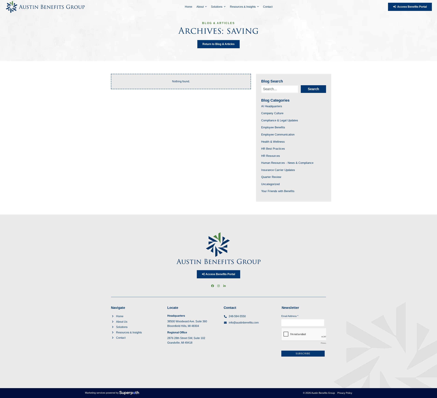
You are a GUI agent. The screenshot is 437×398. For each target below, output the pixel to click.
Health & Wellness (273, 141)
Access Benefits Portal (411, 6)
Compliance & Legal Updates (279, 120)
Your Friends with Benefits (277, 191)
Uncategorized (270, 184)
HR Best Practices (273, 148)
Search (313, 89)
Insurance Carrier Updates (278, 170)
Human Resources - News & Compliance (287, 162)
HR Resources (270, 155)
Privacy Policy (344, 393)
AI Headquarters (271, 106)
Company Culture (272, 113)
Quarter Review (271, 177)
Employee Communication (277, 134)
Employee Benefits (273, 127)
